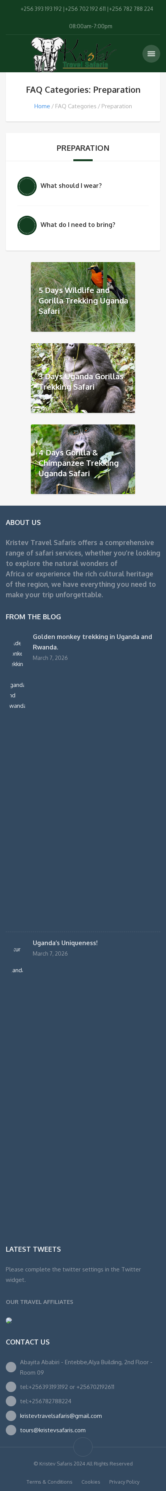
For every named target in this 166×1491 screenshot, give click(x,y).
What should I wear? (71, 185)
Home (42, 106)
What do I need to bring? (78, 224)
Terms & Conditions (50, 1482)
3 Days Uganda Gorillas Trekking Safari (81, 381)
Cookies (90, 1482)
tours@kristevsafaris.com (53, 1430)
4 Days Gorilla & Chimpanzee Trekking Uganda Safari (79, 462)
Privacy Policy (124, 1482)
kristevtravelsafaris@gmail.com (61, 1415)
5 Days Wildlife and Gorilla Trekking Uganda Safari (83, 300)
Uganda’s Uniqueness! (65, 943)
